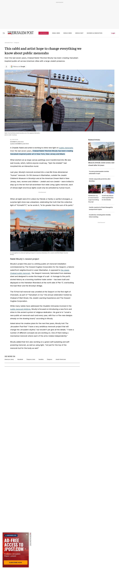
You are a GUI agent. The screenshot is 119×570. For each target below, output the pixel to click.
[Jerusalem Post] (19, 33)
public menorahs (66, 148)
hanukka (41, 359)
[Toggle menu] (3, 33)
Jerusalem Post (9, 42)
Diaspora (16, 42)
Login (113, 33)
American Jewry (9, 359)
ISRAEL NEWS (56, 33)
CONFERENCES (43, 33)
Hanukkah (20, 359)
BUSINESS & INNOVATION (94, 33)
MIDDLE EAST (79, 33)
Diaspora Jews (31, 359)
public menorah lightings (20, 309)
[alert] (16, 550)
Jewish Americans (61, 359)
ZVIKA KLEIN (15, 139)
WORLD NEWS (67, 33)
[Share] (6, 66)
